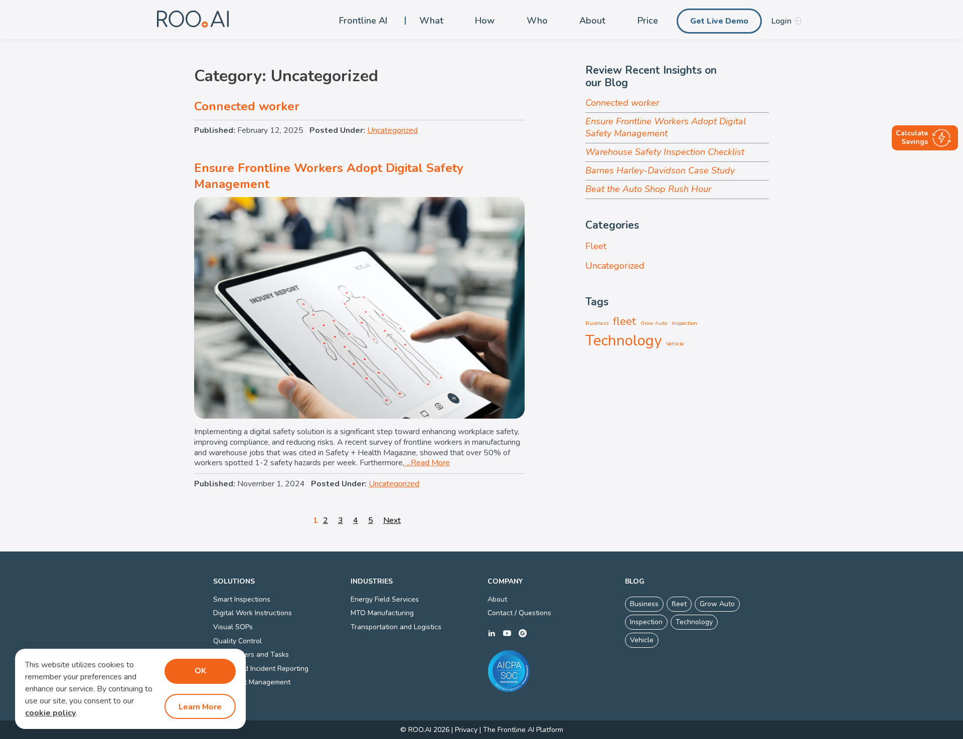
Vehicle (675, 343)
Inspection (684, 323)
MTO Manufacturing (382, 613)
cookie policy (50, 712)
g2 (523, 633)
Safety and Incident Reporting (260, 668)
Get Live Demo (719, 21)
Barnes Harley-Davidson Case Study (660, 170)
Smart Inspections (241, 599)
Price (647, 21)
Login (781, 21)
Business (596, 323)
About (592, 21)
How (485, 21)
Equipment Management (251, 682)
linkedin (492, 633)
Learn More (200, 706)
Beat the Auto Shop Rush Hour (648, 189)
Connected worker (246, 106)
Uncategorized (392, 130)
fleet (624, 321)
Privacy (466, 729)
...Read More (427, 462)
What (431, 21)
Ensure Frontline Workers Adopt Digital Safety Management (328, 176)
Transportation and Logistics (396, 627)
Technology (623, 340)
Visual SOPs (233, 627)
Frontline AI (363, 21)
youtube (507, 633)
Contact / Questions (519, 613)
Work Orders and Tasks (251, 654)
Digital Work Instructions (252, 613)
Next (392, 520)
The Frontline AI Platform (523, 729)
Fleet (595, 246)
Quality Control (237, 641)
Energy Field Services (385, 599)
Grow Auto (653, 323)
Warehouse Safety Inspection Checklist (664, 152)
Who (537, 21)
